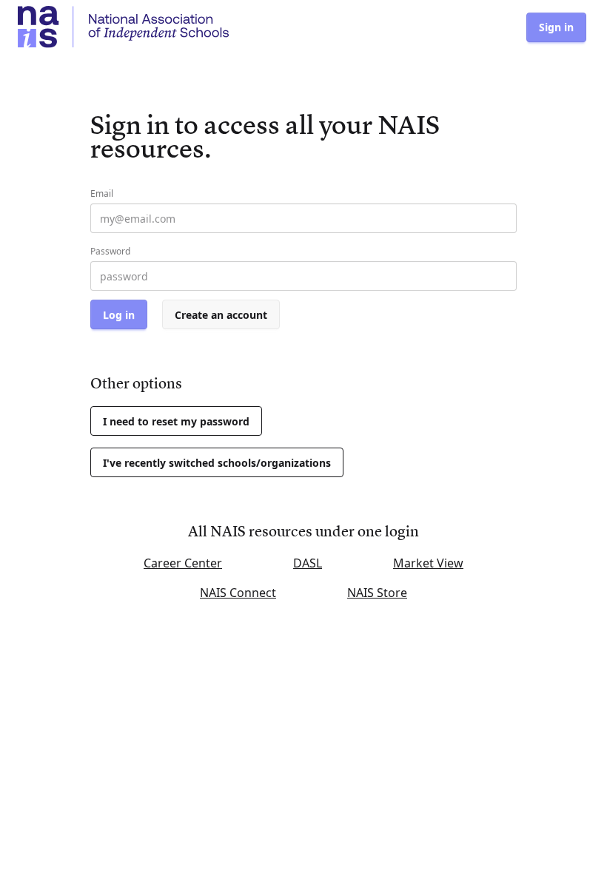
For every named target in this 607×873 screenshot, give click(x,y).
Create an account (221, 315)
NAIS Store (377, 592)
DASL (307, 563)
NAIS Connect (238, 592)
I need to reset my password (176, 421)
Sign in (556, 27)
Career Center (183, 563)
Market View (428, 563)
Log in (119, 315)
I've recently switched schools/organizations (217, 463)
